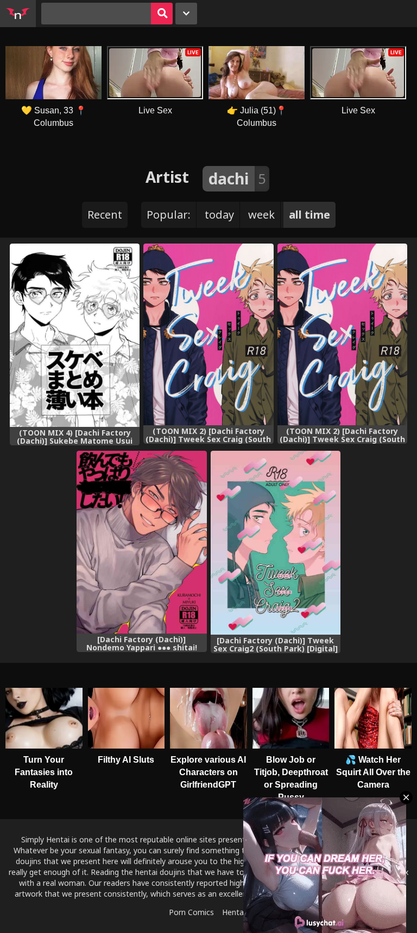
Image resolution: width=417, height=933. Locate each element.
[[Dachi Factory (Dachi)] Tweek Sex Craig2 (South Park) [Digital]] (275, 543)
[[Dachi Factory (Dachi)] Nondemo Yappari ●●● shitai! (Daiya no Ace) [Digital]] (141, 542)
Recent (104, 214)
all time (309, 214)
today (219, 214)
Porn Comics (191, 912)
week (261, 214)
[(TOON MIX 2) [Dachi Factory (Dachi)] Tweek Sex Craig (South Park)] (208, 334)
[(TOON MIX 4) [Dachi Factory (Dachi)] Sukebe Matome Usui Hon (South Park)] (75, 335)
